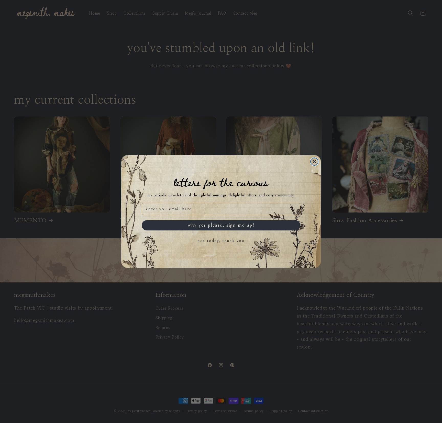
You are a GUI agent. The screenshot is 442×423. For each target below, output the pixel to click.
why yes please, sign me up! (221, 225)
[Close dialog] (314, 161)
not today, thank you (221, 240)
